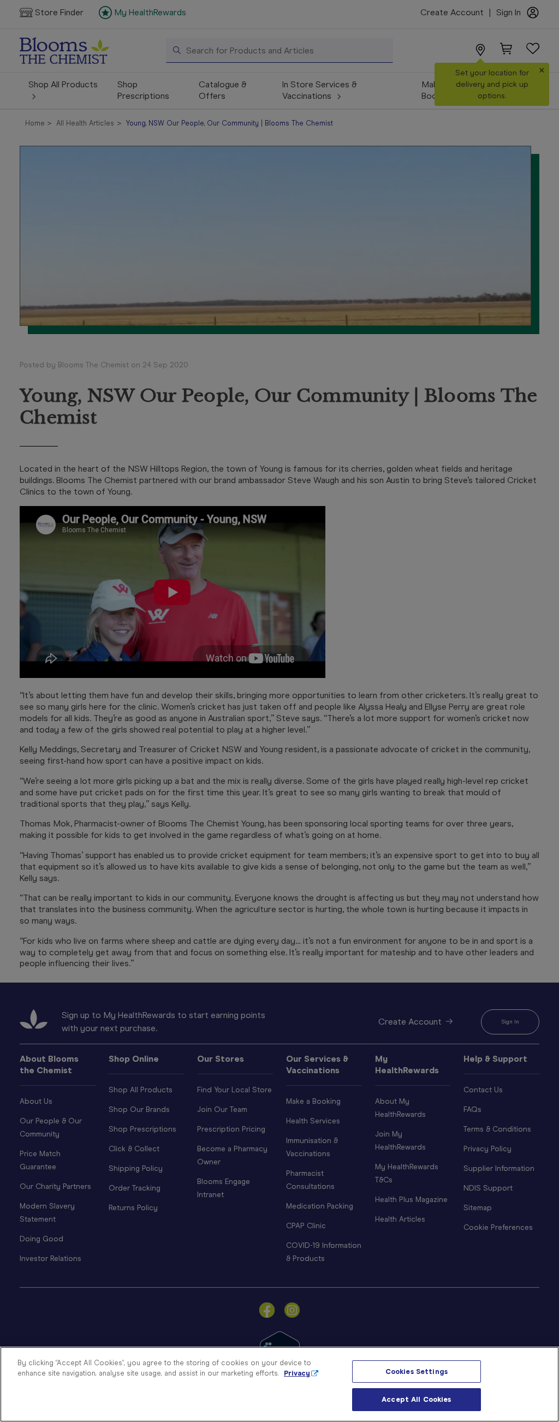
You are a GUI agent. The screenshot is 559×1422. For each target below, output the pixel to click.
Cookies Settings (416, 1371)
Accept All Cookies (416, 1399)
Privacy (297, 1373)
